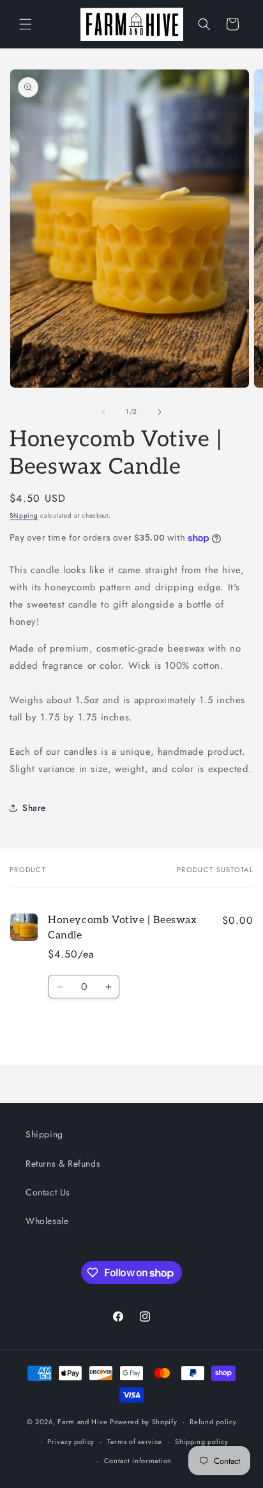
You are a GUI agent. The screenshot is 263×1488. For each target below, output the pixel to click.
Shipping (24, 515)
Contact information (138, 1460)
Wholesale (47, 1220)
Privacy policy (70, 1441)
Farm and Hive (82, 1422)
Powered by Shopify (143, 1422)
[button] (25, 24)
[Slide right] (160, 412)
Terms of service (134, 1441)
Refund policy (213, 1422)
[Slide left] (103, 412)
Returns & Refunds (63, 1163)
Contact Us (48, 1192)
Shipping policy (202, 1441)
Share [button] (34, 807)
